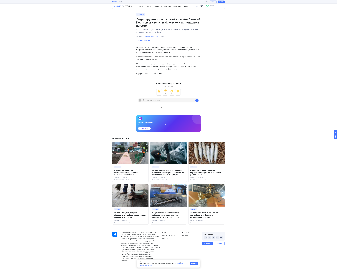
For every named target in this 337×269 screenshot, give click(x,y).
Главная (141, 6)
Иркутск (114, 1)
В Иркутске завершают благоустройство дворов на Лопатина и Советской (126, 172)
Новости (148, 6)
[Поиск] (221, 6)
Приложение (208, 243)
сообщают (161, 50)
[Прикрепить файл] (143, 100)
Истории (156, 6)
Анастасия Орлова (151, 36)
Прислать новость (168, 235)
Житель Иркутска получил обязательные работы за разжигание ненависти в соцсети (130, 215)
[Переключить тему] (217, 6)
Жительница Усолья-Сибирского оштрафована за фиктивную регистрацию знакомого (204, 215)
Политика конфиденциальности (169, 239)
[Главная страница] (123, 6)
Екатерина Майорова (120, 177)
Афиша (186, 6)
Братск (120, 1)
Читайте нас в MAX (143, 40)
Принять (194, 263)
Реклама (185, 235)
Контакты (185, 232)
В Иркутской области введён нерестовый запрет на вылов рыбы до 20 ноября (205, 172)
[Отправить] (197, 100)
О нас (164, 232)
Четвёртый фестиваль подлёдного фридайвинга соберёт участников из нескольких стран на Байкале (168, 172)
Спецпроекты (177, 6)
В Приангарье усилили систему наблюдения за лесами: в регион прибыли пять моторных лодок (166, 215)
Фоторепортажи (166, 6)
